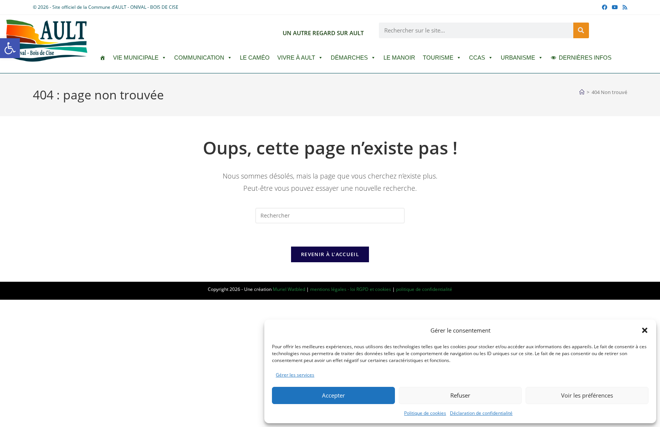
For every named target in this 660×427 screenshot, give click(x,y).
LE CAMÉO (255, 57)
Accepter (333, 395)
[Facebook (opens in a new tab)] (605, 7)
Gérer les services (295, 375)
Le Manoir (399, 57)
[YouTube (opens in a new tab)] (615, 7)
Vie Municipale (136, 57)
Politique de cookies (425, 413)
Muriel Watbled (289, 289)
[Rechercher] (581, 30)
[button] (10, 48)
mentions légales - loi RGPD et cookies (350, 289)
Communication (199, 57)
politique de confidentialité (424, 289)
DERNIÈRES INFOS (585, 57)
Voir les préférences (587, 395)
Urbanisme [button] (518, 57)
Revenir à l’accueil (330, 254)
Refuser (460, 395)
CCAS (477, 57)
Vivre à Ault (296, 57)
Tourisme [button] (438, 57)
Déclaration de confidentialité (481, 413)
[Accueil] (581, 92)
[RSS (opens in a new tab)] (623, 7)
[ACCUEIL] (102, 57)
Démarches (349, 57)
